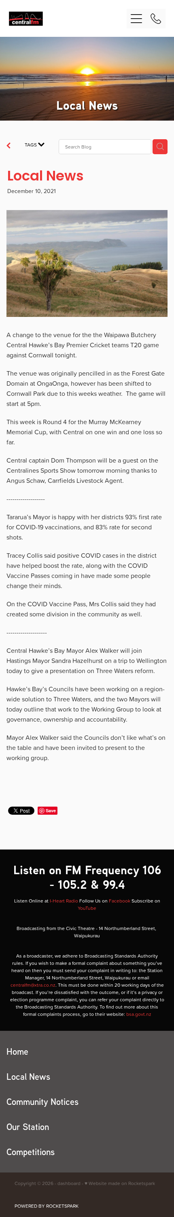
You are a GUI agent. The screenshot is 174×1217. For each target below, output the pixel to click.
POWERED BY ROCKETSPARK (47, 1205)
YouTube (87, 908)
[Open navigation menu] (136, 18)
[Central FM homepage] (68, 18)
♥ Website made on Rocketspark (120, 1183)
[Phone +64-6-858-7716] (156, 18)
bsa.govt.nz (138, 1014)
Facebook (119, 900)
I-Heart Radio (64, 900)
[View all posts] (8, 146)
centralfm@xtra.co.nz (33, 984)
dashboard (69, 1183)
